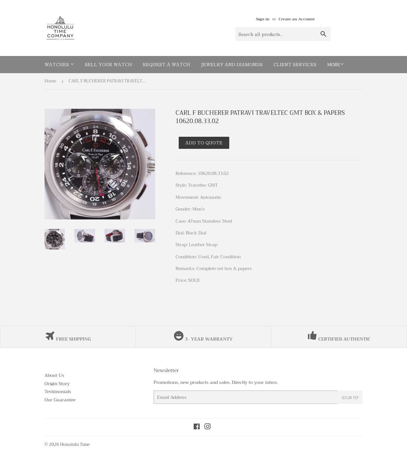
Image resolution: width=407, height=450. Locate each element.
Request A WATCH (166, 64)
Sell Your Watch (108, 64)
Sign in (263, 19)
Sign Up (350, 397)
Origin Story (57, 383)
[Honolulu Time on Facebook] (196, 427)
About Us (54, 375)
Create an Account (297, 19)
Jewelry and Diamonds (232, 64)
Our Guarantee (60, 400)
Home (50, 81)
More (333, 64)
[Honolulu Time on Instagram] (207, 427)
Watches (57, 64)
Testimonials (58, 391)
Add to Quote (204, 142)
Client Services (294, 64)
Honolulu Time (75, 444)
